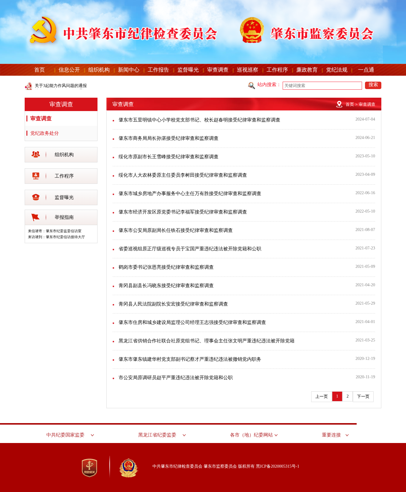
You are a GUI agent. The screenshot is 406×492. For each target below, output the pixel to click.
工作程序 (277, 70)
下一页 (363, 396)
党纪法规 (336, 70)
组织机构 (99, 70)
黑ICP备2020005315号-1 (277, 466)
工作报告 (158, 70)
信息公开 (69, 70)
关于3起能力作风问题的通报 (61, 85)
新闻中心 (128, 70)
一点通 (366, 70)
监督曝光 (188, 70)
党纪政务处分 (44, 133)
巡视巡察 (247, 70)
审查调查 (218, 70)
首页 (39, 70)
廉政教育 (307, 70)
